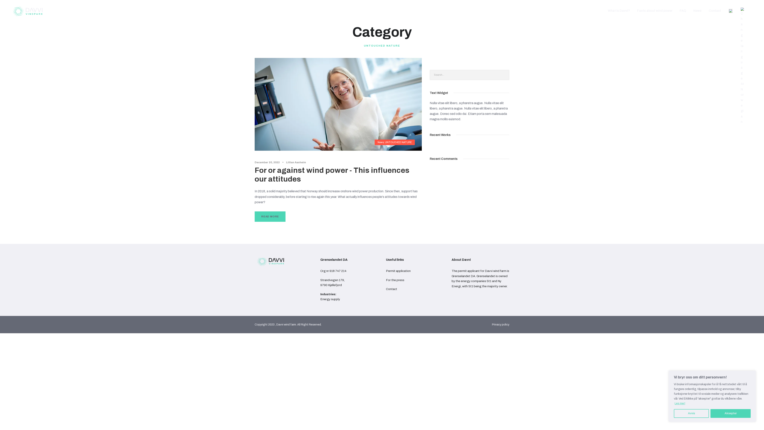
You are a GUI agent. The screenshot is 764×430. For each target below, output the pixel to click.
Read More (270, 216)
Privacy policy (500, 324)
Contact (715, 10)
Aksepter (731, 413)
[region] (712, 396)
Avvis (691, 413)
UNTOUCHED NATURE (398, 142)
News (697, 10)
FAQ (683, 10)
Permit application (398, 271)
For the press (395, 280)
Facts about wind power (654, 10)
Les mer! (680, 403)
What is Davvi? (619, 10)
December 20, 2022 (267, 162)
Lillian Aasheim (296, 162)
